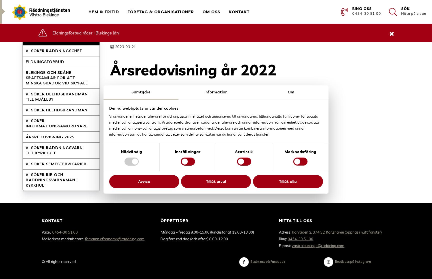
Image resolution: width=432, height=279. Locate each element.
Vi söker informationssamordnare (57, 123)
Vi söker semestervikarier (56, 164)
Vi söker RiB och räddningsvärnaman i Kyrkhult (52, 180)
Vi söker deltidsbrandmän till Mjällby (57, 97)
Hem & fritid (103, 11)
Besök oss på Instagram (353, 261)
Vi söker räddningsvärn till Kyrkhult (54, 150)
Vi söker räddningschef (54, 50)
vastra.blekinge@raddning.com (318, 245)
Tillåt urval (216, 181)
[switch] (188, 162)
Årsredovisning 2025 (50, 137)
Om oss (211, 11)
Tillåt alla (288, 181)
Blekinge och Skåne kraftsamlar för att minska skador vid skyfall (57, 77)
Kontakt (239, 11)
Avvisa (144, 181)
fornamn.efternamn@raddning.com (114, 239)
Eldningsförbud (45, 61)
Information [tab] (216, 91)
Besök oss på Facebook (267, 261)
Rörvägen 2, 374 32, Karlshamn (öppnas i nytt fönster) (337, 232)
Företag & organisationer (161, 11)
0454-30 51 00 (65, 232)
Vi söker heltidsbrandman (57, 110)
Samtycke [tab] (141, 91)
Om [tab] (291, 91)
